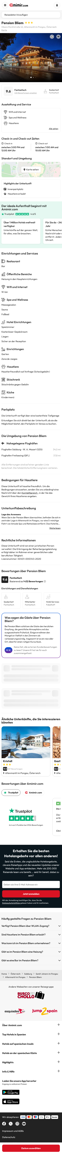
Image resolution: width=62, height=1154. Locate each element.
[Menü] (5, 5)
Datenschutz (8, 1137)
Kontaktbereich (30, 492)
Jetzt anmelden (31, 893)
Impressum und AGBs (13, 1130)
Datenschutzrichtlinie (11, 903)
